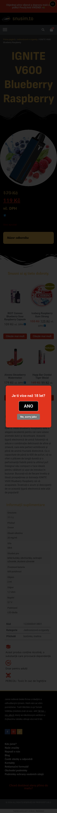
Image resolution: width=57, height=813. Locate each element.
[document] (28, 406)
